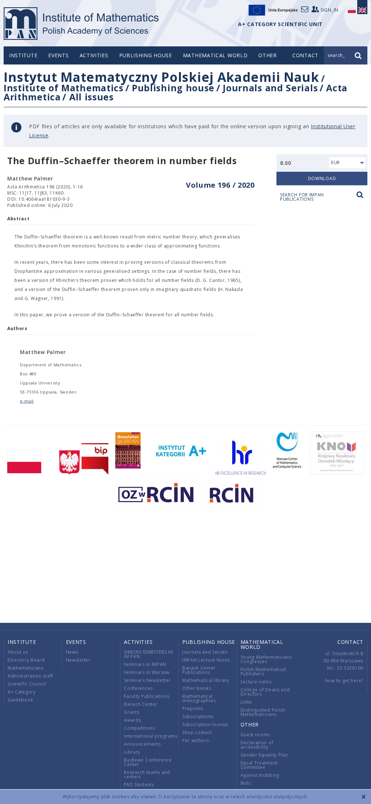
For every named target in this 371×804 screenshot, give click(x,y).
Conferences (138, 688)
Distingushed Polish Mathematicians (263, 712)
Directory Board (26, 660)
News (72, 652)
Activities (94, 55)
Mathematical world (215, 55)
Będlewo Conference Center (148, 762)
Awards (132, 720)
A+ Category (22, 692)
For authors (195, 740)
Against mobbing (260, 775)
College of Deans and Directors (265, 692)
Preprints (192, 708)
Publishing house (145, 55)
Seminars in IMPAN (145, 664)
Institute (23, 55)
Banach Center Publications (199, 670)
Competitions (139, 728)
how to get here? (344, 681)
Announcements (142, 744)
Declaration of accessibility (257, 745)
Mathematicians (25, 668)
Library (132, 752)
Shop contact (197, 732)
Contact (350, 641)
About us (18, 652)
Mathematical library (205, 680)
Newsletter (78, 660)
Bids (246, 783)
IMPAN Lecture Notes (206, 660)
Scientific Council (27, 684)
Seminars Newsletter (147, 680)
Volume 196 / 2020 (220, 185)
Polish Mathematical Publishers (263, 671)
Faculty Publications (146, 696)
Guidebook (20, 700)
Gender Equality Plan (264, 755)
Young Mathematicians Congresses (266, 659)
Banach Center (140, 704)
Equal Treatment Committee (259, 765)
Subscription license (205, 724)
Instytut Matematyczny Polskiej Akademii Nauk (161, 77)
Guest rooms (255, 735)
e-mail (27, 401)
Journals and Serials (270, 88)
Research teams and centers (147, 774)
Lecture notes (256, 682)
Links (246, 702)
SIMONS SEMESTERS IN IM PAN (148, 654)
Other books (196, 688)
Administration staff (30, 676)
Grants (131, 712)
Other (267, 55)
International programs (150, 736)
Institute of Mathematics (64, 88)
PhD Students (139, 785)
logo (82, 23)
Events (58, 55)
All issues (91, 97)
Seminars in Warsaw (147, 672)
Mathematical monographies (199, 698)
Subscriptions (197, 716)
